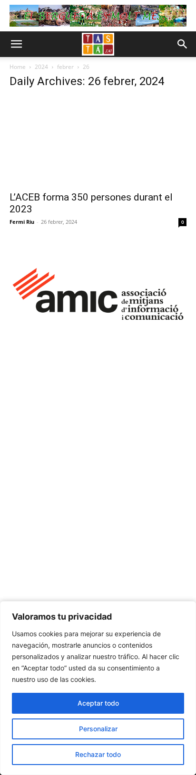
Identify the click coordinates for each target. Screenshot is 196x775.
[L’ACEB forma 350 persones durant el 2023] (98, 141)
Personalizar (98, 729)
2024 (41, 67)
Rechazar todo (98, 754)
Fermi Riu (22, 221)
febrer (65, 67)
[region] (98, 688)
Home (18, 67)
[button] (16, 44)
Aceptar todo (98, 703)
